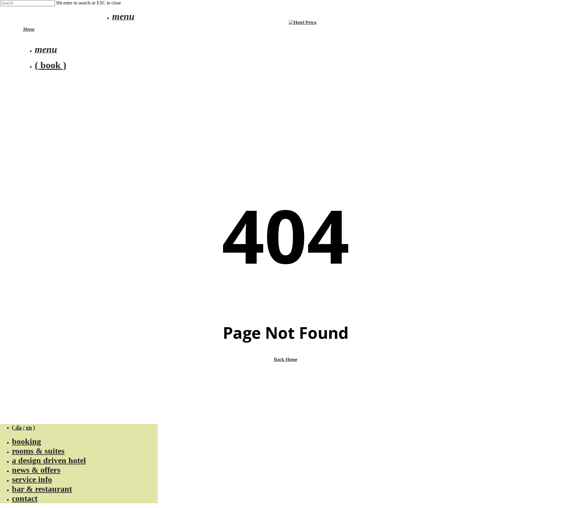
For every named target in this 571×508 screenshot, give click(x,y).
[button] (123, 17)
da (18, 427)
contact (24, 498)
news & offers (36, 469)
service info (32, 479)
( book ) (50, 65)
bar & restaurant (42, 488)
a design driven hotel (49, 460)
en (29, 427)
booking (26, 441)
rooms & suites (38, 450)
